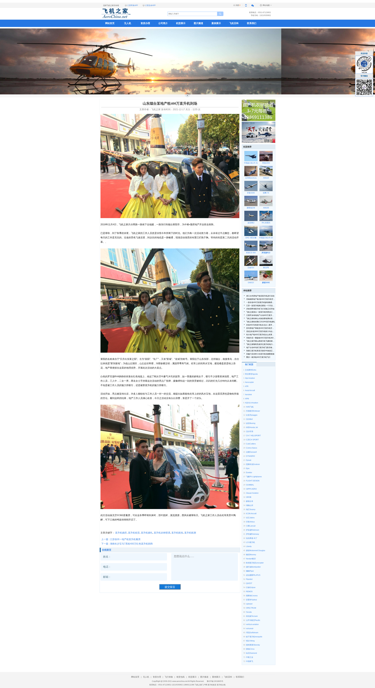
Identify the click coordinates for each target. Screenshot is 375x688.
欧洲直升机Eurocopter (255, 563)
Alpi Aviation (250, 378)
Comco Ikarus (251, 448)
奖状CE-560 (251, 253)
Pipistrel (249, 579)
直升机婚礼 (147, 532)
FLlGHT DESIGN (252, 481)
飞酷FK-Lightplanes (254, 477)
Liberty (249, 546)
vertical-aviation (252, 624)
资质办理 (145, 23)
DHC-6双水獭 (251, 238)
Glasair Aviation (252, 493)
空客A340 (251, 193)
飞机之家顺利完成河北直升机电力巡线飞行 (260, 344)
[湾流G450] (265, 156)
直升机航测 (190, 532)
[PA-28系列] (265, 215)
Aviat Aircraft (250, 390)
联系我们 (251, 23)
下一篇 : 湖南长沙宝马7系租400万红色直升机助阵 (127, 543)
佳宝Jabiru (250, 518)
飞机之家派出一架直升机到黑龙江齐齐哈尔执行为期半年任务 (260, 312)
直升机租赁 (134, 532)
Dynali (248, 460)
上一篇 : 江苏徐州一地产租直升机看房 (120, 539)
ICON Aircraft (251, 514)
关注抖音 (364, 53)
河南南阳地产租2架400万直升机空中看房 (260, 299)
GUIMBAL (250, 485)
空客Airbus (250, 522)
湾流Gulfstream (252, 633)
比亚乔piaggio (251, 415)
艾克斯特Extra (250, 370)
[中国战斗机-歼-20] (265, 230)
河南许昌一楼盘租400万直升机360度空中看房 (260, 338)
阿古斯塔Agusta (251, 374)
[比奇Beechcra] (250, 171)
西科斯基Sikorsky (253, 645)
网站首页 (110, 23)
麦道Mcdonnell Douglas (255, 550)
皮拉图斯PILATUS (253, 575)
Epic (248, 468)
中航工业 (249, 657)
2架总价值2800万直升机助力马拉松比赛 (260, 331)
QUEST (249, 583)
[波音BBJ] (250, 215)
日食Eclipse (250, 587)
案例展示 (216, 23)
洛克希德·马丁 (251, 538)
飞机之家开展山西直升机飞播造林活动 (260, 341)
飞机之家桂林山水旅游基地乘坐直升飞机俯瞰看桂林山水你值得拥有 (260, 318)
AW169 (266, 208)
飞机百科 (234, 23)
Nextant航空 (251, 559)
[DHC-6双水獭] (250, 230)
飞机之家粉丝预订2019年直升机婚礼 (260, 322)
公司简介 (163, 23)
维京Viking (250, 641)
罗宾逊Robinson (252, 530)
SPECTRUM (251, 608)
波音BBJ (251, 223)
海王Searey (250, 509)
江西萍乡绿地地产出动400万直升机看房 (260, 315)
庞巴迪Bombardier (253, 567)
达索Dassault (251, 452)
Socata (249, 612)
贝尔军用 (249, 431)
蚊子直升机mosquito (254, 637)
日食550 (251, 268)
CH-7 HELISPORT (253, 436)
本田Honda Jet (252, 427)
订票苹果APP (132, 5)
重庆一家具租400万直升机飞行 (258, 357)
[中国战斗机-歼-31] (250, 156)
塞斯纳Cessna (252, 596)
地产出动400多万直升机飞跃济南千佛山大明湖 (260, 347)
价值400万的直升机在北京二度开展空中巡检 (260, 325)
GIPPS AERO (251, 489)
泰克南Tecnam (252, 616)
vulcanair (249, 628)
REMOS (249, 592)
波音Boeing (250, 423)
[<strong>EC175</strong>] (265, 260)
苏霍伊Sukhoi (251, 600)
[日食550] (250, 260)
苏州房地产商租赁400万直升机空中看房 (260, 328)
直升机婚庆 (121, 532)
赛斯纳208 (251, 208)
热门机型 (249, 364)
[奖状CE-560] (250, 245)
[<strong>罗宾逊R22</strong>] (265, 245)
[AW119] (265, 171)
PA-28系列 (266, 223)
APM (247, 399)
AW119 (266, 178)
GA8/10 (251, 283)
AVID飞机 (250, 407)
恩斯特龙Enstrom (253, 464)
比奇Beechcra (250, 178)
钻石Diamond (251, 653)
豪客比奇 (249, 501)
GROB (248, 497)
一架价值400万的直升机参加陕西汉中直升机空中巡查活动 (260, 302)
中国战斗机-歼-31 (251, 163)
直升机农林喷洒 (162, 532)
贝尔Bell (249, 419)
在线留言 (106, 550)
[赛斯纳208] (250, 201)
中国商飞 (249, 661)
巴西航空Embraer (253, 411)
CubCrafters (251, 444)
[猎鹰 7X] (265, 186)
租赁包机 (181, 677)
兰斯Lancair (251, 526)
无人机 (127, 23)
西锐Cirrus (250, 649)
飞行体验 (169, 677)
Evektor (249, 473)
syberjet (249, 604)
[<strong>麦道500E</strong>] (265, 275)
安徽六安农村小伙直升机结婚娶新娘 (260, 354)
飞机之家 (131, 13)
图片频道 (198, 23)
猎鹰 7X (266, 193)
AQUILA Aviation (251, 403)
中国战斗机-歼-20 (266, 238)
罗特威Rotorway (252, 534)
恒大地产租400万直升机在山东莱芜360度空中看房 (260, 335)
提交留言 (170, 587)
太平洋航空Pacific (253, 620)
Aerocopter (249, 382)
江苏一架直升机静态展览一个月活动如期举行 (260, 306)
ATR (246, 386)
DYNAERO (250, 456)
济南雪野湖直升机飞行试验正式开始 (260, 309)
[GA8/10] (250, 275)
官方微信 (364, 76)
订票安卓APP (150, 5)
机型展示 (180, 23)
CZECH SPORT (252, 440)
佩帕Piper (250, 571)
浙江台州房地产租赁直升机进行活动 (260, 296)
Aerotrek (248, 395)
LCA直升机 (250, 542)
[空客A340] (250, 186)
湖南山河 (249, 505)
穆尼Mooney (251, 555)
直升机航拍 (177, 532)
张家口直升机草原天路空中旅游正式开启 (260, 351)
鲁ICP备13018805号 (215, 681)
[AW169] (265, 201)
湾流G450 (266, 163)
